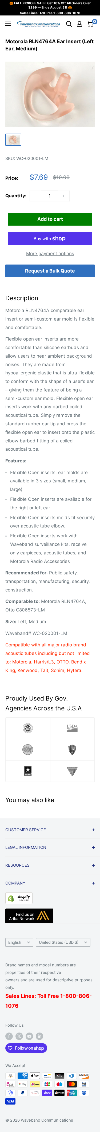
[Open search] (69, 24)
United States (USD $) (58, 942)
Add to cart (50, 219)
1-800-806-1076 (66, 13)
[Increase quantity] (63, 196)
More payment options (50, 253)
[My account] (79, 24)
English (14, 942)
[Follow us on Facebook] (9, 1036)
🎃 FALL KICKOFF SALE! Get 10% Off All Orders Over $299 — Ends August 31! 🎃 (50, 5)
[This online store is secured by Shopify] (19, 896)
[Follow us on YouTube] (29, 1036)
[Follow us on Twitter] (19, 1036)
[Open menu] (8, 24)
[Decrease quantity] (35, 196)
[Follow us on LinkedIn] (39, 1036)
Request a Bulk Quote (50, 271)
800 (70, 996)
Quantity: (15, 195)
